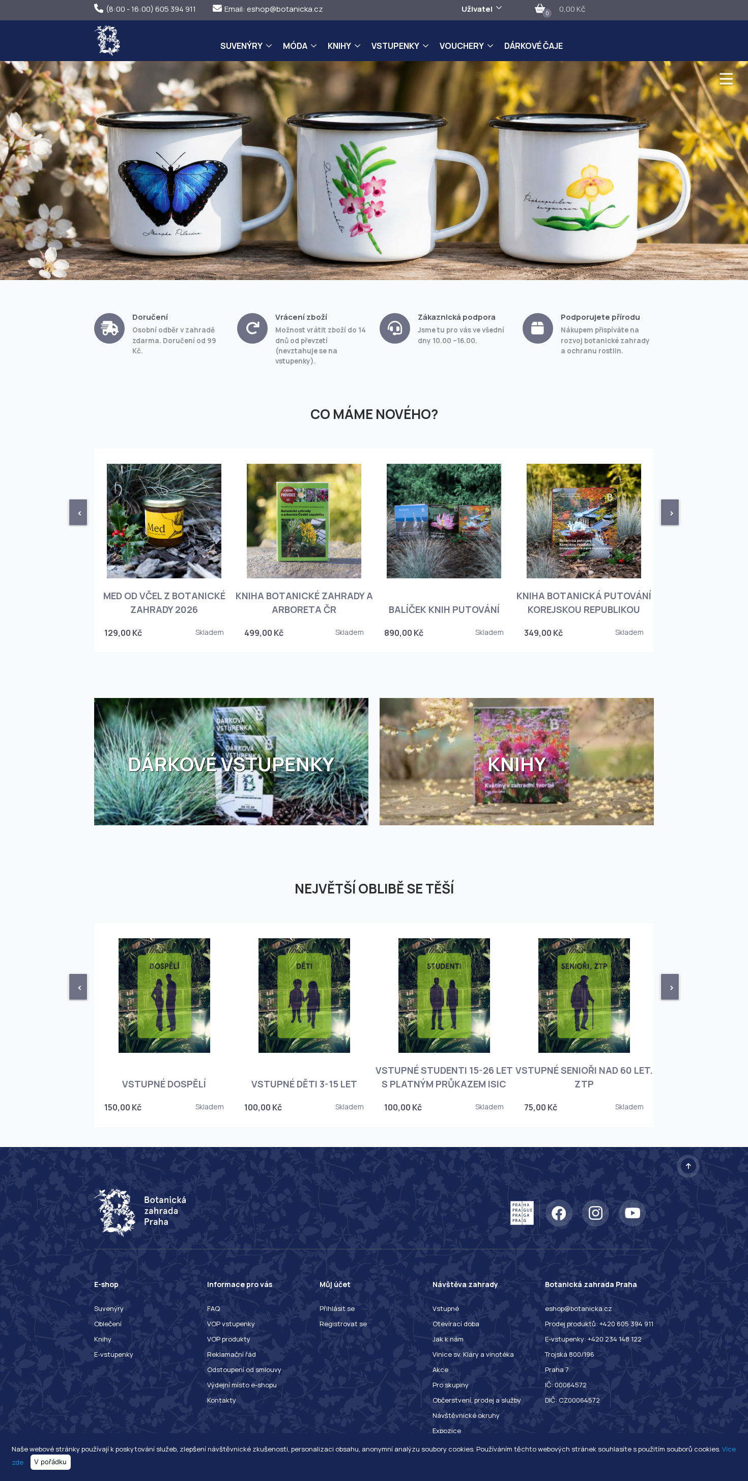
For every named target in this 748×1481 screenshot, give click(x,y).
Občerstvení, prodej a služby (477, 1400)
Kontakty (221, 1400)
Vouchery (462, 45)
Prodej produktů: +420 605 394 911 (599, 1323)
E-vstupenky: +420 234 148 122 (593, 1339)
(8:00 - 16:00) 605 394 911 (151, 9)
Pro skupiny (451, 1384)
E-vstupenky (113, 1354)
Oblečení (108, 1323)
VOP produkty (228, 1339)
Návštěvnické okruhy (466, 1415)
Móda (295, 45)
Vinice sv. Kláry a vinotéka (473, 1354)
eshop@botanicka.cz (578, 1308)
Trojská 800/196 (569, 1354)
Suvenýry (241, 45)
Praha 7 (557, 1369)
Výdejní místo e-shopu (242, 1384)
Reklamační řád (231, 1354)
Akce (440, 1369)
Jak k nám (448, 1339)
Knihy (339, 45)
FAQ (213, 1308)
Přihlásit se (337, 1308)
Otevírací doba (456, 1323)
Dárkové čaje (533, 45)
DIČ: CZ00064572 (572, 1400)
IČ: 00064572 (566, 1384)
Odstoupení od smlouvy (244, 1369)
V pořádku (50, 1462)
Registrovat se (343, 1323)
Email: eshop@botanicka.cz (273, 9)
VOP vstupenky (231, 1323)
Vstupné (446, 1308)
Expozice (447, 1430)
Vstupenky (395, 45)
